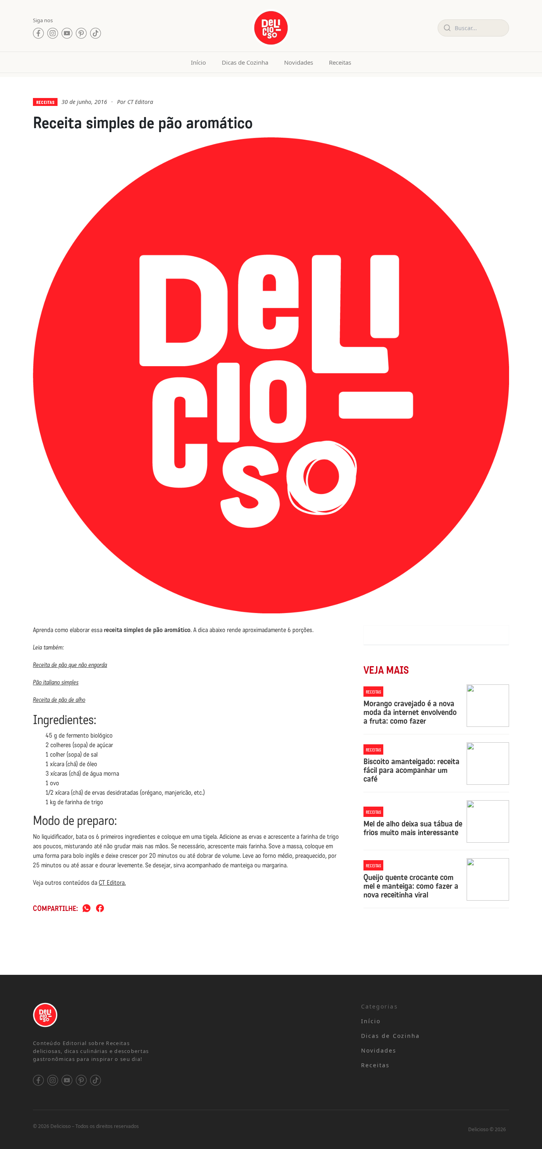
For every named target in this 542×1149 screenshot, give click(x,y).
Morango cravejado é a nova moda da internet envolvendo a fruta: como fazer (410, 712)
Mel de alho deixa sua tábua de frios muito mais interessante (412, 828)
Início (198, 62)
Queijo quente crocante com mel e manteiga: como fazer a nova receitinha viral (410, 886)
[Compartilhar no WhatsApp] (86, 908)
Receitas (340, 62)
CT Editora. (112, 882)
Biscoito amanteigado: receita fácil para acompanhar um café (411, 770)
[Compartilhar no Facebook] (100, 908)
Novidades (298, 62)
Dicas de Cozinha (245, 62)
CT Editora (140, 102)
